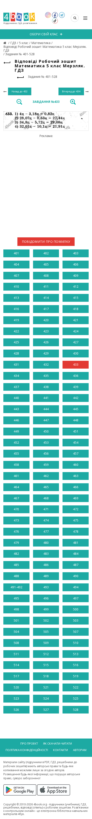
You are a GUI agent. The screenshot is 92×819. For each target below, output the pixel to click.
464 (16, 487)
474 (46, 520)
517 (16, 676)
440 (16, 398)
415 (75, 298)
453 (46, 442)
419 (16, 320)
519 (75, 676)
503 (75, 620)
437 (16, 387)
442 (75, 398)
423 (46, 331)
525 (75, 698)
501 (16, 620)
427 (75, 342)
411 (46, 286)
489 (46, 576)
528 (75, 709)
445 (75, 409)
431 (16, 364)
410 (16, 286)
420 (46, 320)
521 (46, 687)
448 (75, 420)
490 (75, 576)
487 (75, 565)
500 (75, 609)
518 (46, 676)
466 (75, 487)
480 (46, 542)
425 (16, 342)
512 (46, 654)
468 (46, 498)
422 (16, 331)
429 (46, 353)
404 (16, 264)
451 (75, 431)
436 (75, 376)
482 (16, 553)
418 (75, 309)
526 (16, 709)
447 (46, 420)
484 (75, 553)
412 (75, 286)
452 (16, 442)
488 (16, 576)
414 (46, 298)
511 (16, 654)
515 (46, 665)
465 (46, 487)
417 (46, 309)
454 (75, 442)
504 (16, 631)
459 (46, 464)
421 (75, 320)
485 (16, 565)
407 (16, 275)
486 (46, 565)
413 (16, 298)
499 (46, 609)
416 (16, 309)
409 (75, 275)
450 (46, 431)
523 (16, 698)
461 (16, 476)
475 (75, 520)
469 (75, 498)
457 (75, 453)
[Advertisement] (46, 184)
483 (46, 553)
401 (16, 253)
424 (75, 331)
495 (16, 598)
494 (75, 587)
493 (46, 587)
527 (46, 709)
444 (46, 409)
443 (16, 409)
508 (16, 643)
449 (16, 431)
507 (75, 631)
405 (46, 264)
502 (46, 620)
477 (46, 531)
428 (16, 353)
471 (46, 509)
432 (46, 364)
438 (46, 387)
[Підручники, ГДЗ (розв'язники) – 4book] (5, 43)
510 (75, 643)
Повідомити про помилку (46, 241)
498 (16, 609)
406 (75, 264)
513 (75, 654)
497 (75, 598)
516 (75, 665)
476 (16, 531)
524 (46, 698)
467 (16, 498)
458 (16, 464)
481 (75, 542)
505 (46, 631)
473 (16, 520)
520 (16, 687)
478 (75, 531)
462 (46, 476)
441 (46, 398)
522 (75, 687)
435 (46, 376)
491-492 (16, 587)
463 (75, 476)
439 (75, 387)
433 (75, 364)
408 (46, 275)
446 (16, 420)
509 (46, 643)
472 (75, 509)
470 (16, 509)
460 (75, 464)
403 (75, 253)
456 (46, 453)
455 (16, 453)
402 (46, 253)
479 (16, 542)
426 (46, 342)
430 (75, 353)
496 (46, 598)
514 (16, 665)
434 (16, 376)
